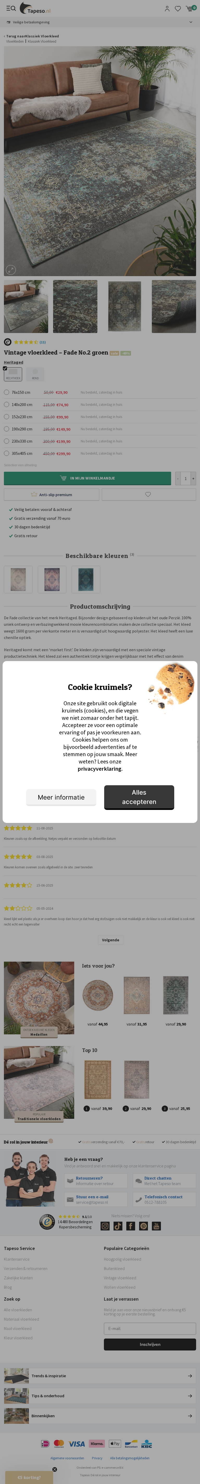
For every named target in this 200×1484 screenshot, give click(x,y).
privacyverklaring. (100, 768)
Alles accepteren (139, 797)
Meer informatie (61, 797)
